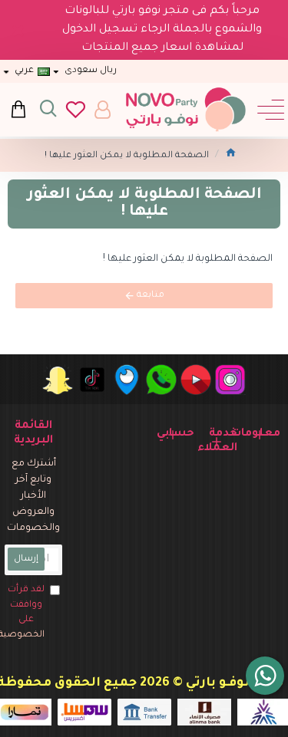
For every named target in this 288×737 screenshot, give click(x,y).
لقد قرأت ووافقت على (25, 612)
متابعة (150, 296)
